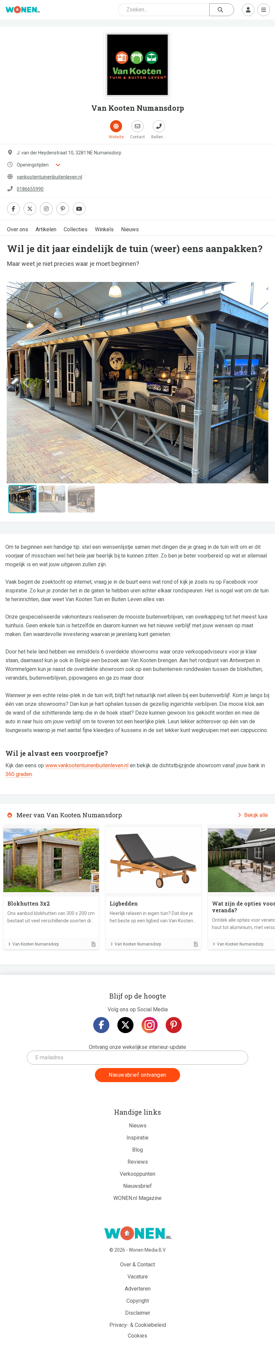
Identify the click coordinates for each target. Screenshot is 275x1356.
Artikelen (46, 229)
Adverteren (138, 1289)
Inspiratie (137, 1137)
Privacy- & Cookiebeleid (137, 1325)
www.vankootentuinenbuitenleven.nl (86, 765)
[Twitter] (125, 1025)
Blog (137, 1150)
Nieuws (130, 229)
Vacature (137, 1276)
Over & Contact (137, 1264)
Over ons (17, 229)
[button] (26, 382)
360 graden (18, 774)
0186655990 (30, 189)
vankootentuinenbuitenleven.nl (49, 177)
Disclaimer (137, 1313)
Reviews (137, 1162)
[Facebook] (101, 1025)
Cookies (137, 1336)
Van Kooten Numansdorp (35, 944)
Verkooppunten (137, 1174)
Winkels (104, 229)
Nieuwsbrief (137, 1186)
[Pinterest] (174, 1025)
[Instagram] (150, 1025)
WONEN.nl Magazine (137, 1198)
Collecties (76, 229)
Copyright (137, 1301)
